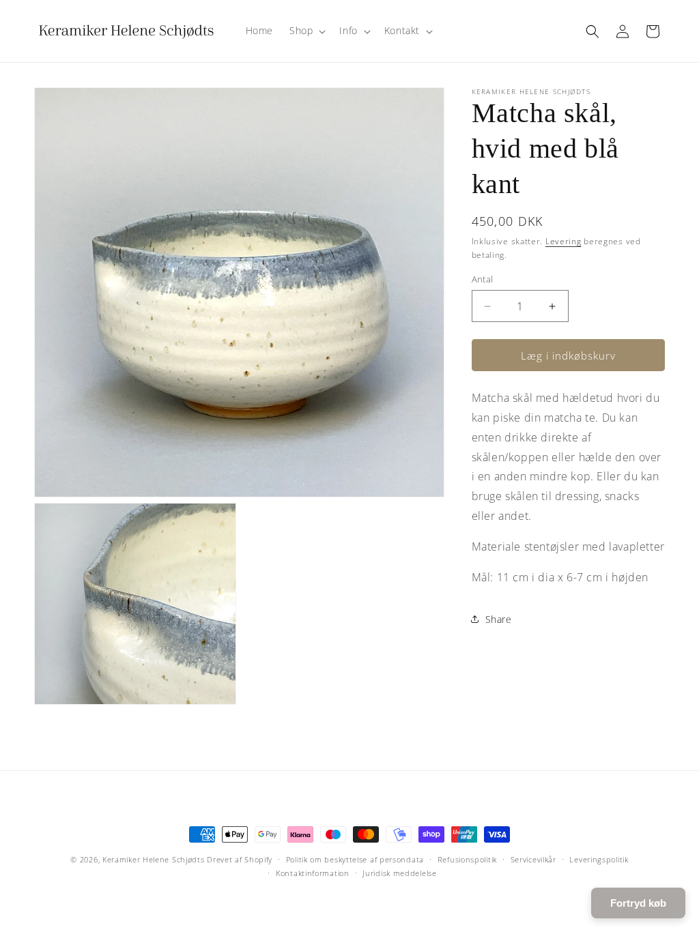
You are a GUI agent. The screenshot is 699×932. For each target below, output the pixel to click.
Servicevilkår (533, 859)
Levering (563, 241)
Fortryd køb (638, 903)
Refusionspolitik (467, 859)
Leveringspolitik (598, 859)
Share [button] (498, 619)
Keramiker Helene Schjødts (153, 859)
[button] (306, 30)
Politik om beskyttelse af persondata (355, 859)
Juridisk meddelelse (399, 873)
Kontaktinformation (313, 873)
